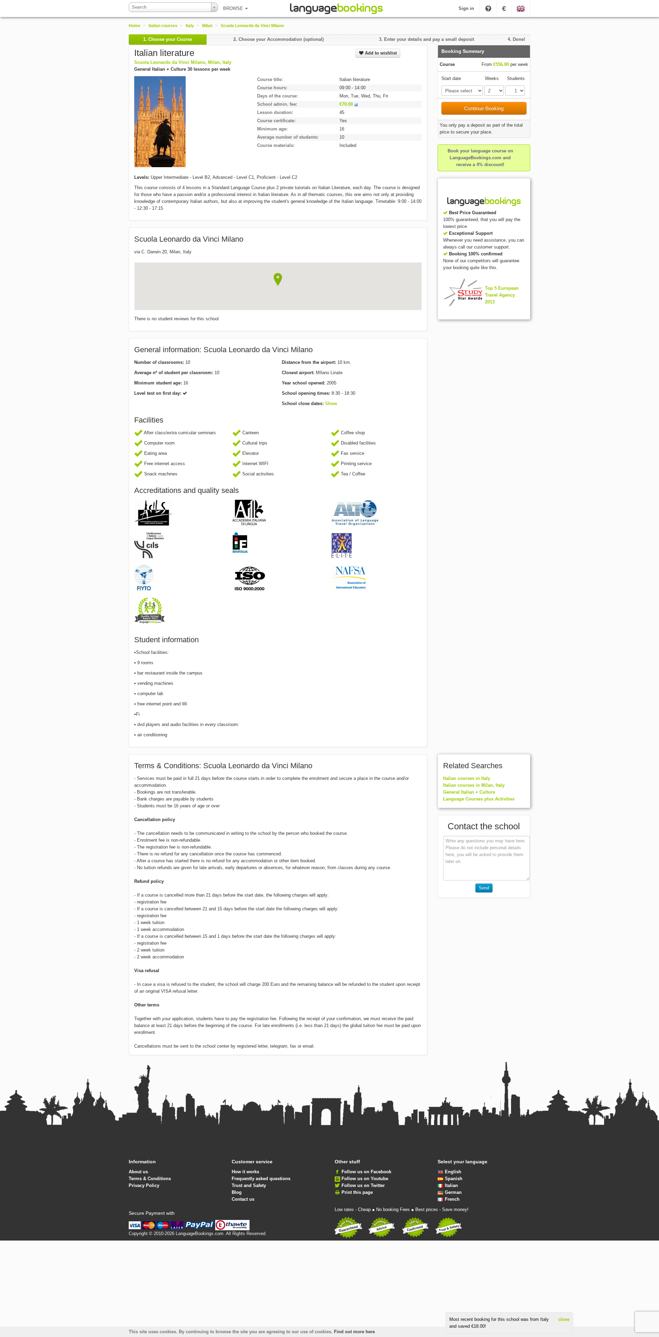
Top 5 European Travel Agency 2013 (502, 295)
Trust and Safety (249, 1185)
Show (331, 403)
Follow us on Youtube (365, 1178)
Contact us (243, 1199)
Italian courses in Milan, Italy (474, 785)
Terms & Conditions (150, 1178)
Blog (237, 1192)
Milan (207, 25)
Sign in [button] (466, 8)
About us (138, 1171)
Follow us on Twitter (363, 1185)
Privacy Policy (144, 1185)
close (563, 1319)
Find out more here (354, 1331)
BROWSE (233, 8)
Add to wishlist (380, 53)
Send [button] (484, 887)
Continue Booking (484, 108)
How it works (245, 1171)
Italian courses (163, 25)
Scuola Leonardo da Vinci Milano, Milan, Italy (182, 62)
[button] (277, 279)
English (453, 1171)
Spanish (453, 1178)
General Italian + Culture (469, 792)
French (452, 1199)
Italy (190, 25)
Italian (451, 1185)
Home (134, 25)
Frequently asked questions (261, 1178)
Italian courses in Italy (466, 778)
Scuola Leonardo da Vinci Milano (252, 25)
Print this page (357, 1192)
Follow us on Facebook (366, 1171)
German (453, 1192)
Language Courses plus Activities (479, 799)
